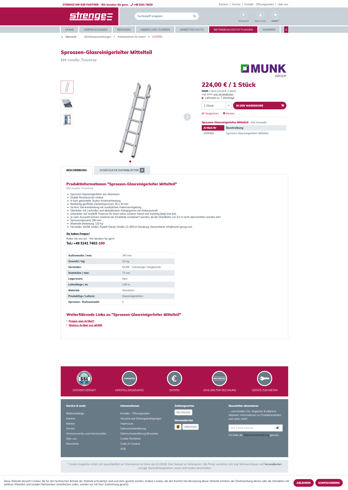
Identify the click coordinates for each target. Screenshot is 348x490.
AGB (123, 448)
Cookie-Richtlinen (130, 438)
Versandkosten (273, 464)
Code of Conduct (130, 443)
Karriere (223, 4)
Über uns (283, 4)
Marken (70, 423)
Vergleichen (211, 113)
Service (236, 4)
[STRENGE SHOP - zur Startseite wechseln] (91, 16)
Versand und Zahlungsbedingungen (140, 418)
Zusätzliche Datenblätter (121, 170)
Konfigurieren (329, 483)
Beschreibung (76, 170)
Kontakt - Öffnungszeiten (259, 4)
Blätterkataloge (75, 413)
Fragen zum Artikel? (81, 321)
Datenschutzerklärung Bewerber (139, 433)
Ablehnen (304, 483)
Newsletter (72, 443)
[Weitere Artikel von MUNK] (263, 70)
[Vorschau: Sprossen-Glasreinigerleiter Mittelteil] (67, 87)
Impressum (126, 423)
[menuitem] (223, 4)
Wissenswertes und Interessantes (86, 433)
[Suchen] (195, 16)
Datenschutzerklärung (133, 428)
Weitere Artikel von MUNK (85, 325)
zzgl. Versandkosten (223, 94)
